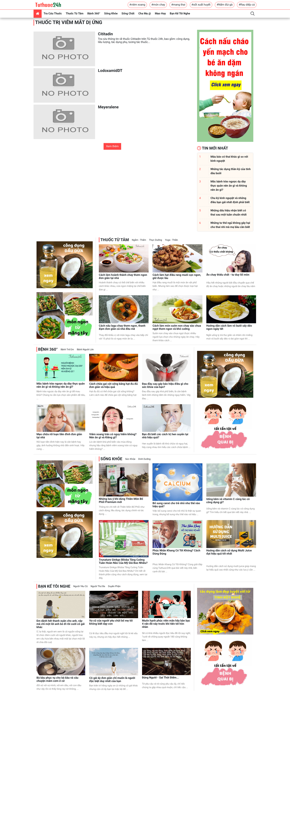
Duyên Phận (114, 586)
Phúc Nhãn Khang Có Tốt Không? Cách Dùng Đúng (176, 552)
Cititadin (105, 34)
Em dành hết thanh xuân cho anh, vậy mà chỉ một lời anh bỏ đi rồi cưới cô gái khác (60, 624)
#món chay (158, 4)
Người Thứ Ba (98, 586)
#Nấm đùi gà (224, 4)
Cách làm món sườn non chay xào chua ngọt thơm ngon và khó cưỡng (176, 327)
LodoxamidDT (110, 70)
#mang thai (178, 4)
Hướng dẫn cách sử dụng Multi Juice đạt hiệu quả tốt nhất (229, 552)
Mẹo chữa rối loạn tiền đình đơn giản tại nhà (59, 436)
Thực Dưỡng (155, 240)
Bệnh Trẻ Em (67, 349)
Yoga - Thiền (171, 240)
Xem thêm (112, 146)
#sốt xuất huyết (201, 4)
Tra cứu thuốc (53, 13)
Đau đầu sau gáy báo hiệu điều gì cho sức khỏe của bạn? (165, 385)
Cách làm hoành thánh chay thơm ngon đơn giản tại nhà (123, 276)
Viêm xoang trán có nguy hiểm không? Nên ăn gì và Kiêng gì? (113, 436)
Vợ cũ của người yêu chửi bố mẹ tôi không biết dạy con (111, 622)
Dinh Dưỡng (144, 459)
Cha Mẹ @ (144, 13)
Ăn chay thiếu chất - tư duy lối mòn (227, 274)
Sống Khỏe (111, 13)
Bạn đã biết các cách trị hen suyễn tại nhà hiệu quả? (165, 436)
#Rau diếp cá (247, 4)
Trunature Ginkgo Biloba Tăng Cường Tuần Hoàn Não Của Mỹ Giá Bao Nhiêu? (123, 561)
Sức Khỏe (130, 459)
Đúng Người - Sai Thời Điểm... (160, 677)
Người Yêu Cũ (80, 586)
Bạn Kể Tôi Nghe (180, 13)
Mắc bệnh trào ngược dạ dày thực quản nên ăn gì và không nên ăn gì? (60, 385)
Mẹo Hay (160, 13)
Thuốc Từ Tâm (74, 13)
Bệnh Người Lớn (85, 349)
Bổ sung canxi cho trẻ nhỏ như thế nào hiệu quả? (176, 505)
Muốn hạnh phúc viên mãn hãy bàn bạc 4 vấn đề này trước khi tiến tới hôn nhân (166, 624)
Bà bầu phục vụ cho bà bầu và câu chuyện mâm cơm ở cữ (57, 679)
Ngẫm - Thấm (139, 240)
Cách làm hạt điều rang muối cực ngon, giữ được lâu (176, 276)
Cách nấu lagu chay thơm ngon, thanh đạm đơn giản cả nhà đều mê (122, 327)
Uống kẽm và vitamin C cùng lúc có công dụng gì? (228, 501)
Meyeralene (108, 107)
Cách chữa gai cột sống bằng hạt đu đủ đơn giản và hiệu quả (113, 385)
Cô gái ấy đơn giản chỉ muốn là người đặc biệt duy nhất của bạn (112, 679)
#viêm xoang (137, 4)
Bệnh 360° (93, 13)
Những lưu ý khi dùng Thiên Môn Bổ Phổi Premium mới (121, 500)
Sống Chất (128, 13)
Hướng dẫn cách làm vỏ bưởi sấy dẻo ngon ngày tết (229, 327)
